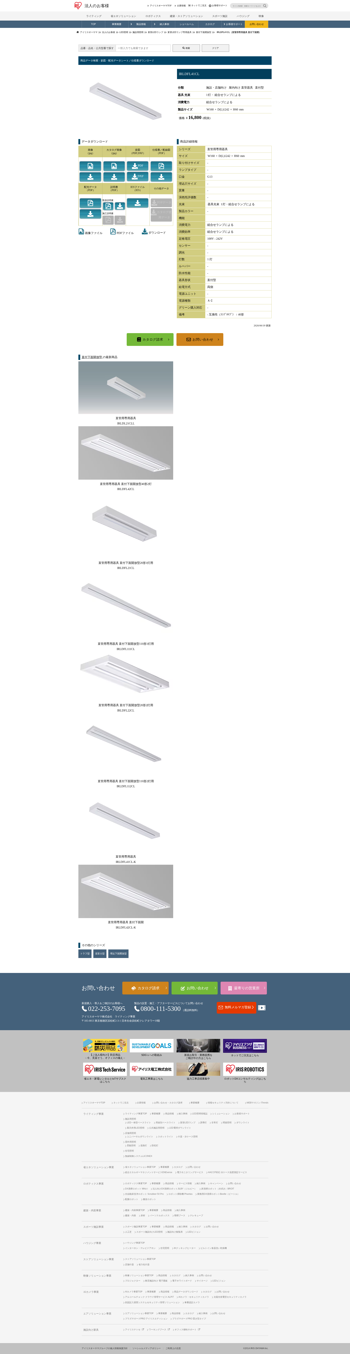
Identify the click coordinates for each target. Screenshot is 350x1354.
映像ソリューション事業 (97, 1275)
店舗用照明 (130, 1133)
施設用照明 (130, 1119)
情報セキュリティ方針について (223, 1102)
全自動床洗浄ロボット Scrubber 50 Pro (144, 1194)
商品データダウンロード (186, 1291)
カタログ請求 (153, 339)
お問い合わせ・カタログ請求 (168, 1102)
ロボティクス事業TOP (136, 1183)
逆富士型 (100, 953)
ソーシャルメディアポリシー (146, 1348)
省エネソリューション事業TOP (140, 1167)
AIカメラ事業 (91, 1292)
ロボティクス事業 (93, 1183)
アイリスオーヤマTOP (161, 5)
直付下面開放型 (92, 357)
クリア (215, 48)
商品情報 (169, 1113)
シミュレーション (221, 1113)
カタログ (210, 24)
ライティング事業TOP (136, 1113)
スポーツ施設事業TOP (136, 1226)
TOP (93, 24)
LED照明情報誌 (199, 1113)
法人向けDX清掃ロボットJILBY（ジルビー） (175, 1188)
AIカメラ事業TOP (133, 1291)
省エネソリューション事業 (98, 1167)
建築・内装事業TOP (135, 1210)
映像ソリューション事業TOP (139, 1275)
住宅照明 (129, 1151)
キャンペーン (216, 1183)
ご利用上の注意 (173, 1348)
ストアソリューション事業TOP (140, 1259)
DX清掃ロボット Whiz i (136, 1188)
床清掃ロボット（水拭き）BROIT (217, 1188)
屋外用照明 (130, 1142)
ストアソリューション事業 (98, 1259)
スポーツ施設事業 (93, 1227)
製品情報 (141, 24)
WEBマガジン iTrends (257, 1102)
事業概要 (116, 24)
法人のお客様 (97, 5)
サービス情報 (185, 1183)
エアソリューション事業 (97, 1313)
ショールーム (187, 24)
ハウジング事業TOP (135, 1243)
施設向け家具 (91, 1329)
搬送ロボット (149, 1199)
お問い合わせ (257, 24)
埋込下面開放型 (118, 953)
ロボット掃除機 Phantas (180, 1194)
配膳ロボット (131, 1199)
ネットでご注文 (199, 5)
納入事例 (164, 24)
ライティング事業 (93, 1114)
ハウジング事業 (92, 1243)
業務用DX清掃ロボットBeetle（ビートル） (218, 1194)
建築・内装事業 (92, 1210)
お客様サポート (219, 5)
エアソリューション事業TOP (139, 1313)
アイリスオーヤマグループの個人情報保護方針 (105, 1348)
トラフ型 (85, 953)
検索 (188, 48)
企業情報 (181, 5)
